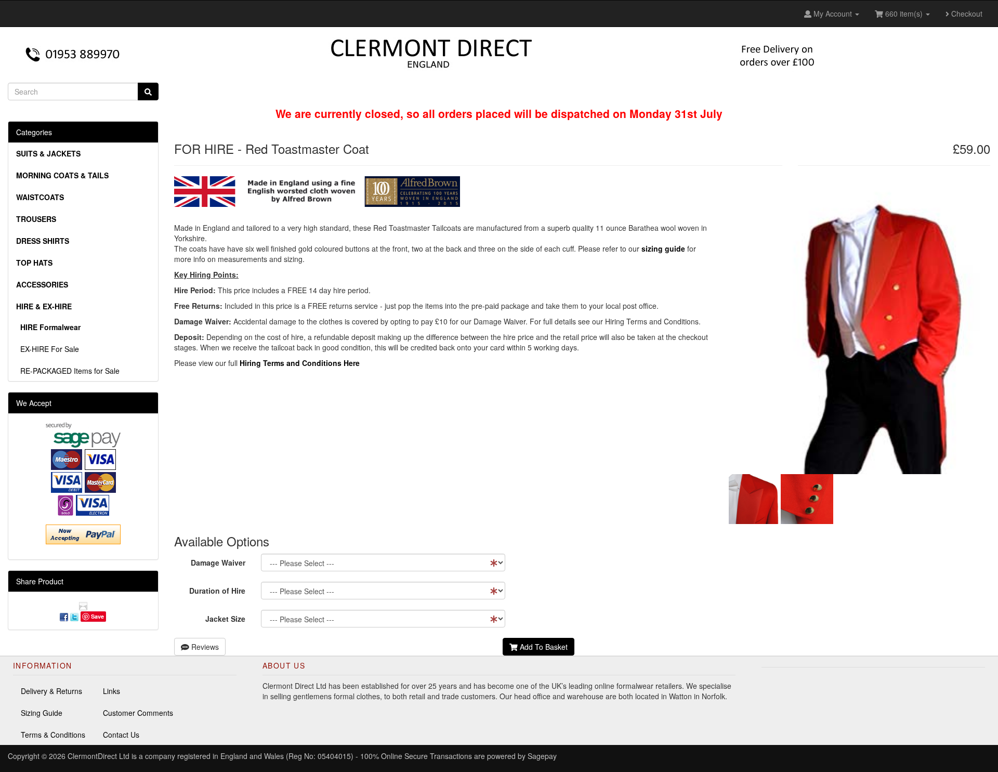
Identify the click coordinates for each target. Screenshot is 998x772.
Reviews (204, 647)
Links (111, 691)
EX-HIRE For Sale (47, 349)
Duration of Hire (217, 590)
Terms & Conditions (53, 734)
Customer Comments (138, 713)
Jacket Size (225, 618)
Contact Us (121, 734)
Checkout (965, 13)
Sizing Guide (41, 713)
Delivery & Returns (51, 691)
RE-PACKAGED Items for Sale (68, 370)
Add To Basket (543, 647)
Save (97, 616)
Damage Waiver (218, 562)
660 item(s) (904, 13)
